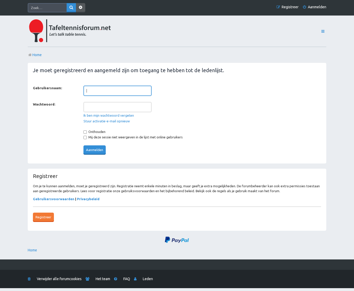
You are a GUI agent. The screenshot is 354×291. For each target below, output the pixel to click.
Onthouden (96, 131)
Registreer (43, 217)
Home (32, 250)
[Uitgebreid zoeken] (80, 7)
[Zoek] (71, 7)
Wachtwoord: (44, 104)
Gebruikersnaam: (47, 88)
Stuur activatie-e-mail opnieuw (106, 121)
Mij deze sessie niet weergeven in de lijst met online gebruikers (135, 137)
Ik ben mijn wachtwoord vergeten (108, 115)
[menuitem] (314, 7)
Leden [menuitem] (148, 279)
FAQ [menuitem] (126, 279)
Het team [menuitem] (103, 279)
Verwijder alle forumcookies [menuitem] (59, 279)
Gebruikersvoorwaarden (53, 199)
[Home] (81, 31)
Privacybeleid (88, 199)
